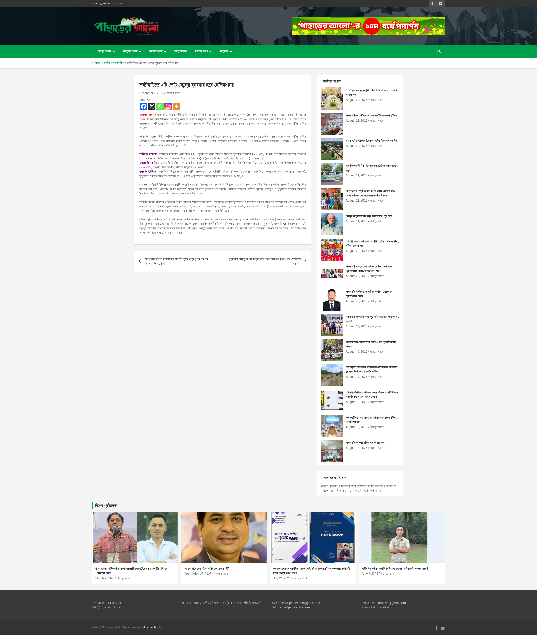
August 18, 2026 (356, 402)
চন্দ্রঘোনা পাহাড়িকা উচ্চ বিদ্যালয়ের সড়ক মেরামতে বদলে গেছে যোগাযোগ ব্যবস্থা (265, 261)
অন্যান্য (224, 51)
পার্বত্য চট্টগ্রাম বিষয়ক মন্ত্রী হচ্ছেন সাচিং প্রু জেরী (369, 216)
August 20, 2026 (356, 251)
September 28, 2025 (197, 573)
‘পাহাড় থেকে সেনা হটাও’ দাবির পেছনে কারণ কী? (207, 568)
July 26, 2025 (282, 578)
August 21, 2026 (356, 175)
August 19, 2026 (356, 326)
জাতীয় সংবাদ (155, 51)
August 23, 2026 (356, 100)
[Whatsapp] (160, 106)
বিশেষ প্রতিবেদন (106, 505)
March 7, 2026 (104, 578)
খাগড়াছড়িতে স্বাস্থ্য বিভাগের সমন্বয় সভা (365, 442)
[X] (151, 106)
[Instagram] (168, 106)
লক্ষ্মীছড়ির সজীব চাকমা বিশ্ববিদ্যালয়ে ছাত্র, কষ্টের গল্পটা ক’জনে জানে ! (395, 568)
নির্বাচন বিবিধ (201, 51)
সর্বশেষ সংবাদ (332, 81)
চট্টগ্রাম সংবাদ (130, 51)
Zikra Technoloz (152, 627)
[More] (176, 106)
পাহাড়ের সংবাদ (103, 51)
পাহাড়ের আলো (173, 93)
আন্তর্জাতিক (180, 51)
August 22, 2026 (356, 145)
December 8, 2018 (151, 93)
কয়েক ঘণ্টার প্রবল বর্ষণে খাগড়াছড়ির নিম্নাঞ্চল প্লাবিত (371, 140)
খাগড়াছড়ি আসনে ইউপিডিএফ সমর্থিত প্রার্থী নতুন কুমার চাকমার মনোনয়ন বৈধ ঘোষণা (176, 261)
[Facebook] (143, 106)
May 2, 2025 (370, 573)
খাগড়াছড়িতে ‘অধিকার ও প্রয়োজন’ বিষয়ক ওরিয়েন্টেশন (371, 115)
